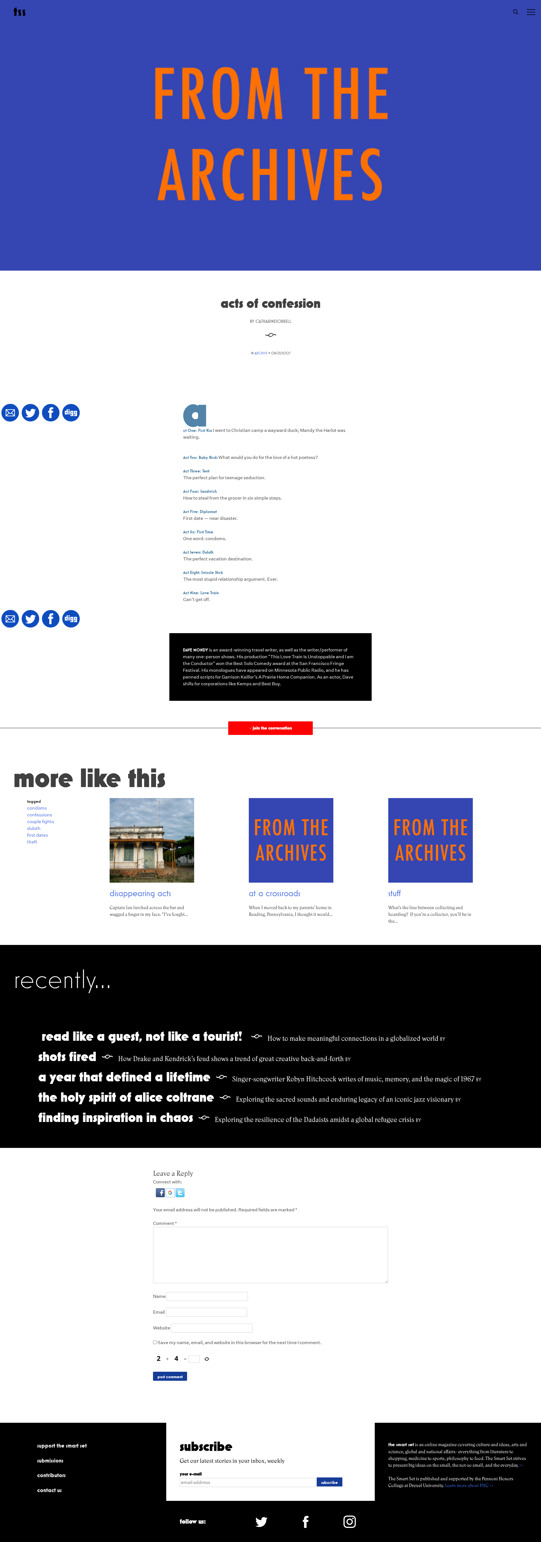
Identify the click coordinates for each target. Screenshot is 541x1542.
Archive (260, 353)
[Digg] (71, 413)
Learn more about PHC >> (469, 1485)
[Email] (10, 413)
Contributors (51, 1475)
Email (159, 1312)
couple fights (40, 821)
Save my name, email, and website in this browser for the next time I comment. (240, 1342)
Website (161, 1328)
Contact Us (49, 1490)
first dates (37, 835)
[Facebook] (51, 413)
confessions (39, 815)
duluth (34, 828)
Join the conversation (270, 728)
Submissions (50, 1460)
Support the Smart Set (62, 1445)
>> (522, 1465)
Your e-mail (191, 1474)
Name (159, 1296)
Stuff (394, 893)
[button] (161, 1195)
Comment (165, 1223)
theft (32, 842)
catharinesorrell (273, 321)
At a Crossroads (274, 893)
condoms (37, 808)
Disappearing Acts (140, 893)
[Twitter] (30, 413)
